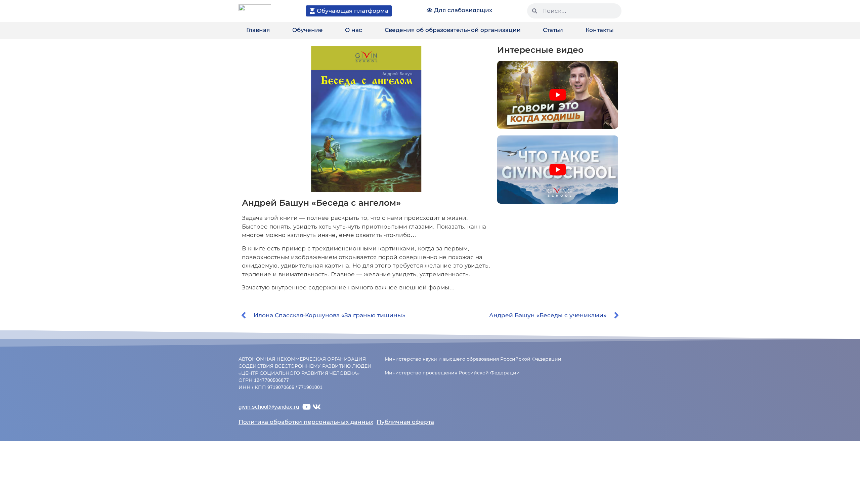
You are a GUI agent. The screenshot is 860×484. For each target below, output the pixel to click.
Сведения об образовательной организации (453, 30)
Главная (258, 30)
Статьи (553, 30)
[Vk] (316, 407)
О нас (353, 30)
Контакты (600, 30)
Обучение (307, 30)
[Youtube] (306, 407)
